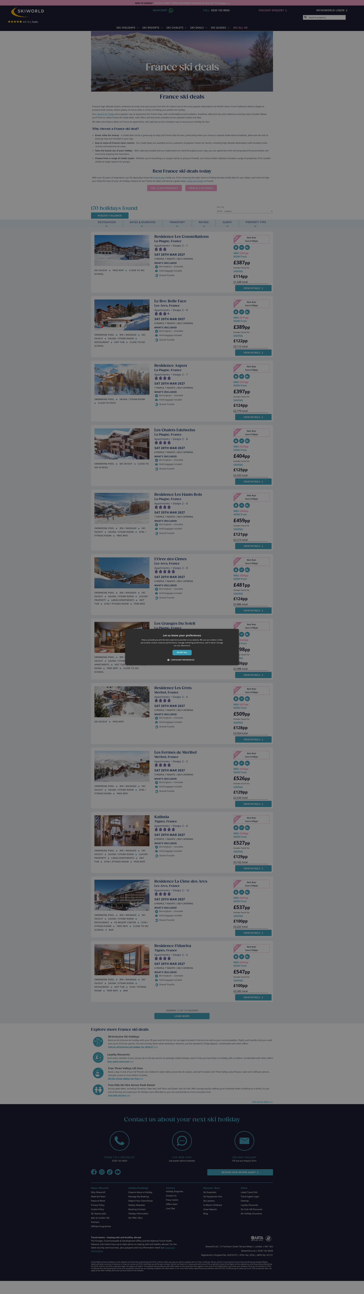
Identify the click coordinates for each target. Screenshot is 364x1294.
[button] (182, 660)
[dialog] (182, 647)
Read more (185, 645)
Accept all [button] (182, 652)
